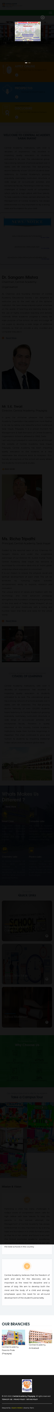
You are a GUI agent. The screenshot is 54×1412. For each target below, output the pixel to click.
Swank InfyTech (17, 1408)
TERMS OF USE (7, 1399)
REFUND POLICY (32, 1399)
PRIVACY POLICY (19, 1399)
